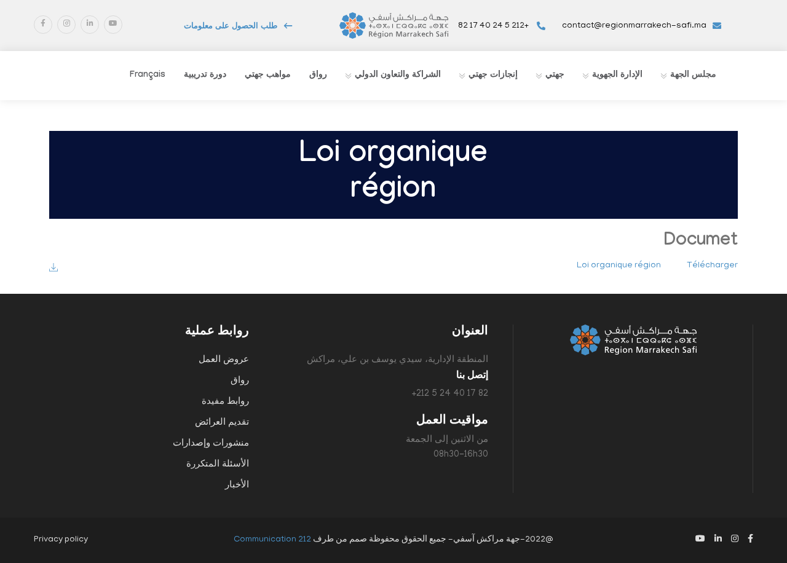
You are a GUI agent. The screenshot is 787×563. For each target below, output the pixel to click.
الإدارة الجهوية (617, 76)
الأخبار (237, 485)
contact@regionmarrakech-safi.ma (634, 26)
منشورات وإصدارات (211, 444)
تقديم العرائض (222, 423)
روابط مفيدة (225, 402)
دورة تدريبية (205, 76)
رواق (318, 76)
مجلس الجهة (693, 76)
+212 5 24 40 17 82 (494, 26)
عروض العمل (224, 360)
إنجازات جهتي (493, 76)
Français (147, 76)
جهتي (554, 76)
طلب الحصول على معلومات (230, 27)
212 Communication (272, 540)
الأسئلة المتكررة (217, 465)
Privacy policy (61, 540)
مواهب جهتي (268, 76)
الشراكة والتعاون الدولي (398, 76)
